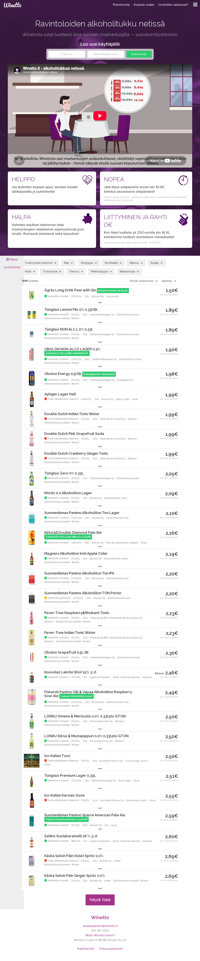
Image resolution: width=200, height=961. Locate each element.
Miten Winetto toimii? (100, 935)
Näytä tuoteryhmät (12, 263)
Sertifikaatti (111, 263)
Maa (66, 263)
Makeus (134, 263)
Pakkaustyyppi (99, 271)
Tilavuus (74, 271)
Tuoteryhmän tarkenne (38, 263)
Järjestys (167, 281)
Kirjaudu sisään (144, 5)
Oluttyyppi (87, 263)
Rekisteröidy (138, 54)
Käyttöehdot (85, 949)
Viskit (28, 271)
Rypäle (155, 263)
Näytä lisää (100, 899)
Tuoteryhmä (50, 271)
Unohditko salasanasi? (173, 5)
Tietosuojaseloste (111, 949)
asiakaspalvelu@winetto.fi (100, 926)
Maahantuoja (127, 271)
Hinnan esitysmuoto (142, 281)
